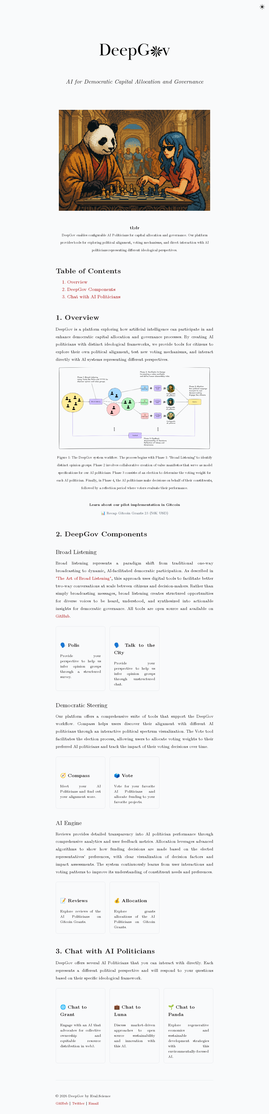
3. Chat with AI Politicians (91, 296)
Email (94, 1103)
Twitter (78, 1103)
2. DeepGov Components (88, 289)
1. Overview (74, 281)
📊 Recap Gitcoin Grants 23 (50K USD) (134, 512)
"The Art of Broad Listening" (83, 578)
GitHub (63, 616)
